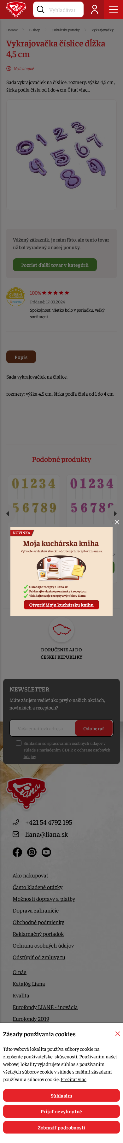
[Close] (117, 522)
